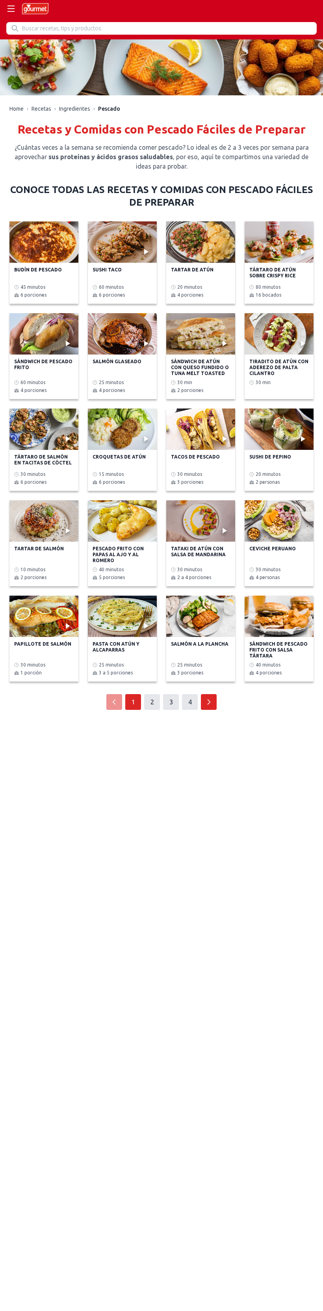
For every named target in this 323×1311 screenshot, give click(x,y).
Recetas (41, 109)
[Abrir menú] (11, 8)
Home (16, 109)
